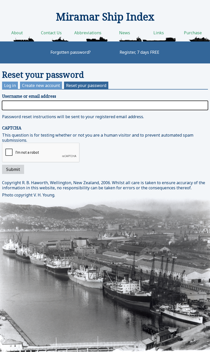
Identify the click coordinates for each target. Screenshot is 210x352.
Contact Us (51, 33)
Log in (10, 85)
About (17, 33)
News (124, 33)
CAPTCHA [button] (11, 128)
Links (158, 33)
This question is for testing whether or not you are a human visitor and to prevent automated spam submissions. (97, 134)
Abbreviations (87, 33)
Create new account (41, 85)
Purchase (193, 33)
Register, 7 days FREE (139, 52)
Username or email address (29, 96)
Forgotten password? (70, 52)
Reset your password (87, 86)
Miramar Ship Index (105, 16)
